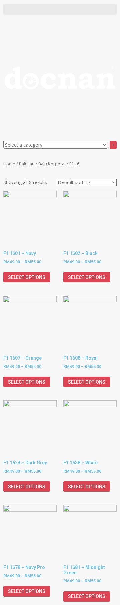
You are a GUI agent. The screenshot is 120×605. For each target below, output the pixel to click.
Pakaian (27, 164)
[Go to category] (113, 145)
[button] (60, 9)
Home (9, 164)
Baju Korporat (52, 164)
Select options (26, 277)
